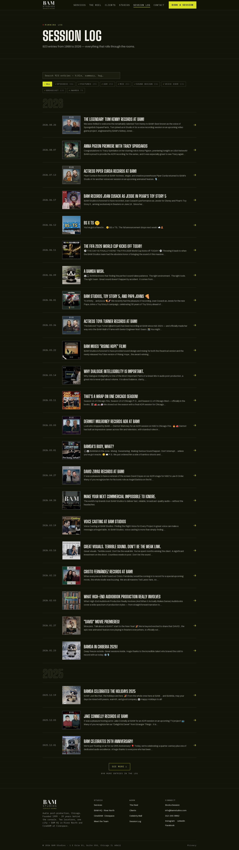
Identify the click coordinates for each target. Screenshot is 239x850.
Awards (76, 90)
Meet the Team (101, 821)
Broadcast (54, 90)
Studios (124, 5)
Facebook (169, 825)
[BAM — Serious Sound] (49, 5)
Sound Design (146, 84)
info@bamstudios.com (175, 810)
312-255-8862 (172, 816)
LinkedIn (181, 821)
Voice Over (173, 84)
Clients (110, 5)
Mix (123, 84)
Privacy (191, 845)
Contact (159, 5)
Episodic (64, 84)
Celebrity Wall (135, 816)
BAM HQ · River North (104, 810)
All (47, 84)
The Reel (95, 5)
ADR (107, 84)
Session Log (141, 5)
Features (87, 84)
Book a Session (182, 5)
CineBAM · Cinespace (104, 816)
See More (119, 766)
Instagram (170, 821)
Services (80, 5)
